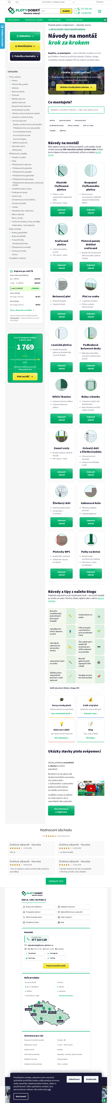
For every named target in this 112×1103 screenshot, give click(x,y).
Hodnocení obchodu (55, 830)
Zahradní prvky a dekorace (22, 210)
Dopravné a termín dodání (52, 2)
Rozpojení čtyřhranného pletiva (89, 186)
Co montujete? (59, 102)
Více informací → (61, 738)
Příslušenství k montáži (20, 247)
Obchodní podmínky (31, 1054)
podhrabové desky (55, 125)
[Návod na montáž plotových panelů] (90, 229)
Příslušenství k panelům (21, 172)
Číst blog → (89, 738)
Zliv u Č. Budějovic (31, 987)
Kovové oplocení (18, 120)
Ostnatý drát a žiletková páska (90, 450)
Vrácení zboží (28, 1049)
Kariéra (59, 1049)
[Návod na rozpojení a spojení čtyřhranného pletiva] (90, 170)
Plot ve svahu (89, 296)
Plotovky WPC (60, 552)
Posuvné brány (17, 240)
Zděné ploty (16, 150)
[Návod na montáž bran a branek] (90, 385)
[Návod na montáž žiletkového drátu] (60, 491)
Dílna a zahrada (17, 214)
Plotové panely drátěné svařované (89, 244)
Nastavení (20, 1096)
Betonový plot (61, 296)
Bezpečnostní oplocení (20, 106)
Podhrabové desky (18, 192)
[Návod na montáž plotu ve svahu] (90, 284)
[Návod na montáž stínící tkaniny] (60, 385)
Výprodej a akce (17, 146)
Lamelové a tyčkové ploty (21, 117)
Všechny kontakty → (65, 996)
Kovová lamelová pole (21, 131)
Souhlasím (90, 1079)
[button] (90, 788)
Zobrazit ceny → (89, 713)
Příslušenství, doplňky (17, 153)
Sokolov (60, 987)
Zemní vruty (15, 196)
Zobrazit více (55, 881)
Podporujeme (61, 1059)
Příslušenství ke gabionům (22, 175)
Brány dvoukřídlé (18, 236)
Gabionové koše (90, 503)
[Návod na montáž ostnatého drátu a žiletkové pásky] (90, 436)
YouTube (30, 958)
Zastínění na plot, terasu (21, 188)
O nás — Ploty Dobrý (63, 1045)
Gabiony (14, 88)
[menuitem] (12, 20)
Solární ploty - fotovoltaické (22, 225)
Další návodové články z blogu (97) (63, 688)
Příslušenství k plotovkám (22, 179)
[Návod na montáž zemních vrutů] (60, 436)
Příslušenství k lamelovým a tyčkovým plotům (26, 184)
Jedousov (61, 991)
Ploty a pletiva (14, 77)
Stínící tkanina (60, 397)
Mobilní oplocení (17, 99)
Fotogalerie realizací (16, 258)
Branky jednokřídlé (18, 232)
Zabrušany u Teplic (32, 996)
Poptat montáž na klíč (55, 966)
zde (48, 1089)
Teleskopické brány (19, 243)
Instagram (53, 953)
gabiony (62, 130)
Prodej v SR (60, 1040)
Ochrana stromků (18, 203)
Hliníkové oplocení (18, 142)
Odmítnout (73, 1079)
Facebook (31, 953)
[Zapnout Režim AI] (75, 11)
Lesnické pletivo (60, 345)
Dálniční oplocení (17, 102)
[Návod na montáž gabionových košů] (90, 491)
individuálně (13, 318)
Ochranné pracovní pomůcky (22, 199)
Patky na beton (89, 552)
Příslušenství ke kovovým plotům (25, 128)
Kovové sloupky (18, 139)
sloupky (51, 130)
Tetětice (28, 991)
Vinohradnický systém (20, 110)
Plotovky (14, 95)
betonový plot (79, 120)
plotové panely (64, 120)
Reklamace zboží (29, 1045)
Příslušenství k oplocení (20, 164)
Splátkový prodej (29, 1059)
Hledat (65, 11)
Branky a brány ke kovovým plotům (26, 124)
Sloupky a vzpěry (18, 157)
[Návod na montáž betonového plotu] (60, 284)
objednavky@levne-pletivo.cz (39, 945)
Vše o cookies (61, 1064)
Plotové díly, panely (19, 84)
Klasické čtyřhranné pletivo (61, 186)
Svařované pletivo (60, 242)
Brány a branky (14, 229)
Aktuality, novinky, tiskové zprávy (68, 1054)
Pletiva (13, 80)
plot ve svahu (87, 125)
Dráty (13, 161)
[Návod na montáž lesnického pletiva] (60, 333)
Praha (60, 982)
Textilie (14, 207)
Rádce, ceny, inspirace (33, 900)
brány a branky (72, 125)
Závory (14, 254)
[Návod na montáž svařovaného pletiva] (60, 229)
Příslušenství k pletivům (21, 168)
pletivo (51, 120)
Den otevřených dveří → (60, 713)
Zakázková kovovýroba (32, 1064)
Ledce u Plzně (30, 982)
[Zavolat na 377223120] (11, 2)
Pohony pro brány (18, 251)
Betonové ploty (17, 91)
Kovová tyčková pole (20, 135)
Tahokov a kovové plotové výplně (25, 113)
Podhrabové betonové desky (90, 346)
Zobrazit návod (60, 211)
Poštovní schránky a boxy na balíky (25, 221)
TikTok (51, 958)
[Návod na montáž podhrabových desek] (90, 333)
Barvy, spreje (16, 218)
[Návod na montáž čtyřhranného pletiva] (60, 170)
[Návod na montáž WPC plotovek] (60, 540)
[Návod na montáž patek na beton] (90, 540)
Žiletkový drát (61, 503)
